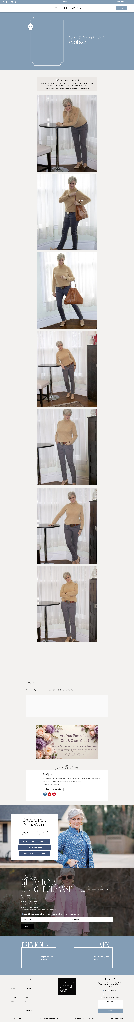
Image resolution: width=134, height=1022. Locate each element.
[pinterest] (9, 2)
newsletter (120, 1)
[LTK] (15, 2)
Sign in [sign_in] (65, 1)
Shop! (121, 8)
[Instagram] (4, 2)
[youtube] (12, 2)
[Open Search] (129, 2)
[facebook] (6, 2)
